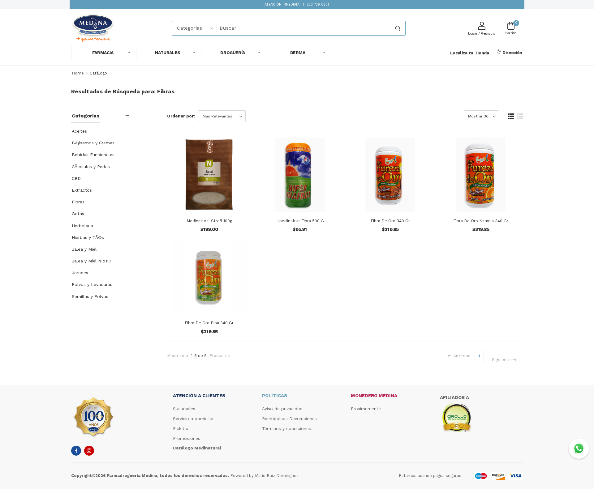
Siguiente (501, 359)
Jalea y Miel (84, 249)
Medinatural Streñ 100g (209, 221)
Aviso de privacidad (282, 408)
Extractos (82, 190)
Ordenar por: (181, 115)
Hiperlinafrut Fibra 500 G (299, 221)
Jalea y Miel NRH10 (91, 260)
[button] (103, 52)
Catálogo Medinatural (197, 447)
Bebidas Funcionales (93, 154)
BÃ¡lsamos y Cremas (93, 142)
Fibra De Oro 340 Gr (390, 221)
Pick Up (180, 428)
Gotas (78, 213)
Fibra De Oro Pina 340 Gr (209, 323)
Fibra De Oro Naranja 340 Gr (480, 221)
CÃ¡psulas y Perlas (91, 166)
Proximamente (366, 408)
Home (78, 73)
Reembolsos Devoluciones (289, 418)
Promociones (186, 438)
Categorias (85, 116)
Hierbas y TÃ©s (88, 237)
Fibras (78, 201)
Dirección (512, 52)
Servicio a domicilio (193, 418)
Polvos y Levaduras (92, 284)
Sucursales (184, 408)
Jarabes (80, 272)
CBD (76, 178)
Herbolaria (82, 225)
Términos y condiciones (286, 428)
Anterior (461, 355)
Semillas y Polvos (90, 296)
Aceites (79, 131)
